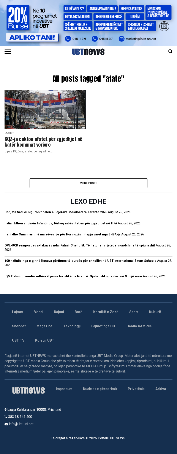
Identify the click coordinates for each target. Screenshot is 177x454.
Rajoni (59, 312)
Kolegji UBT (44, 340)
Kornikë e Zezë (106, 312)
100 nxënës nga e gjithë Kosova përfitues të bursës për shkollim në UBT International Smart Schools (80, 261)
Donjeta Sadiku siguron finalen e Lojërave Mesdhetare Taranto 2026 (56, 212)
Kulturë (155, 312)
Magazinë (44, 326)
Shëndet (19, 326)
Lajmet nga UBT (104, 326)
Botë (78, 312)
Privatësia (136, 389)
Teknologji (72, 326)
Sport (133, 312)
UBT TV (18, 340)
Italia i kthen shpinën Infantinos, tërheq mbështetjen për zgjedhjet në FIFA (61, 223)
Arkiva (160, 389)
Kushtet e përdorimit (100, 389)
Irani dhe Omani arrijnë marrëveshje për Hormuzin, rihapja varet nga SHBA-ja (62, 234)
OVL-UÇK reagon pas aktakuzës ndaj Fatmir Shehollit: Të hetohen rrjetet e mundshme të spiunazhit (80, 245)
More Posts (89, 183)
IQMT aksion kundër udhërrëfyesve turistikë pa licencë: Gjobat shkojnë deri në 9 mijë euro (73, 276)
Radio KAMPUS (140, 326)
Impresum (64, 389)
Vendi (38, 312)
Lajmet (17, 312)
